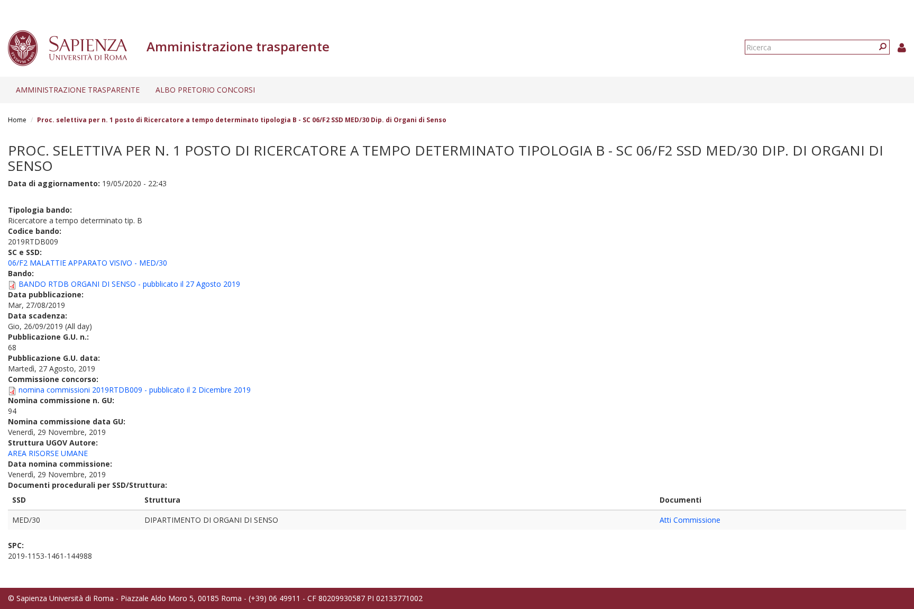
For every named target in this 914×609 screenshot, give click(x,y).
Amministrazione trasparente (78, 90)
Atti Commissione (690, 520)
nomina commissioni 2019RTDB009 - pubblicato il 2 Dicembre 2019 (135, 390)
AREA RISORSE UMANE (48, 453)
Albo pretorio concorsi (205, 90)
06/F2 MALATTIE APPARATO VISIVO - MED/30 (87, 263)
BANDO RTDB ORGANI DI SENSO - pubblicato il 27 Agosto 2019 (129, 284)
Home (17, 119)
